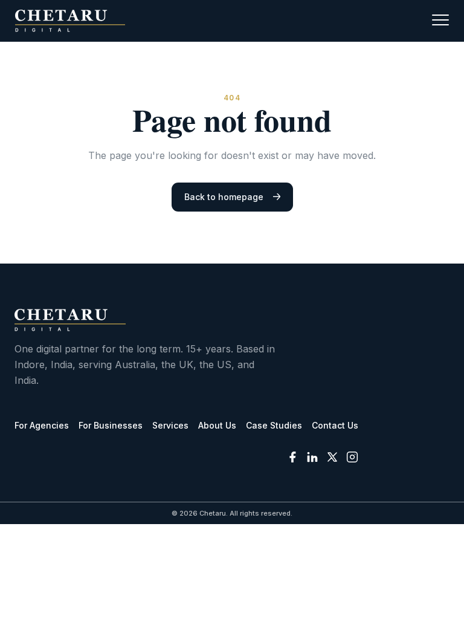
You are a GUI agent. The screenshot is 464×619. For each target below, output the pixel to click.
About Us (217, 425)
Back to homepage (223, 197)
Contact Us (335, 425)
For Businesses (111, 425)
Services (170, 425)
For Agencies (41, 425)
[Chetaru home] (70, 21)
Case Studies (274, 425)
